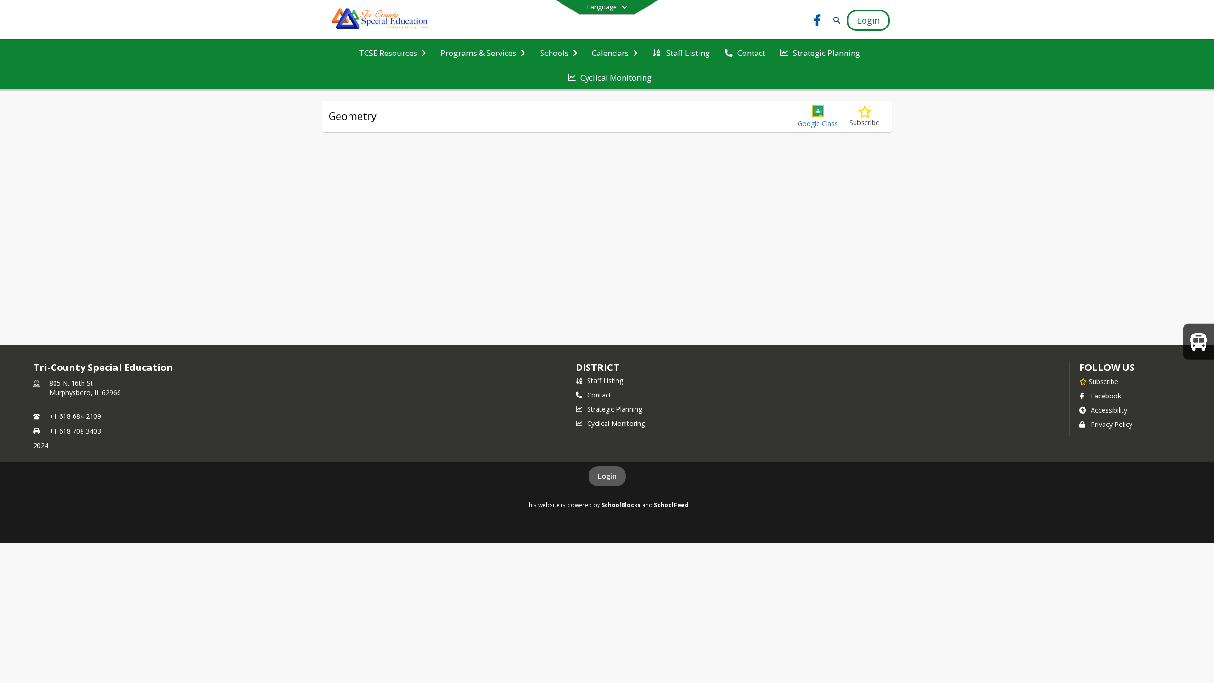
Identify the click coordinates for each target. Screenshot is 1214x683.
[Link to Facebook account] (817, 21)
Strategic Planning (614, 409)
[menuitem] (392, 52)
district (597, 367)
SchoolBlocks (621, 504)
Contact (599, 394)
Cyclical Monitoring (616, 423)
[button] (818, 116)
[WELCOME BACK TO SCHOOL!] (1198, 341)
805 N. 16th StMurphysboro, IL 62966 (85, 387)
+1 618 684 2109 (75, 416)
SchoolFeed (671, 504)
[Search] (834, 20)
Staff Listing (605, 380)
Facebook (1106, 395)
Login (607, 475)
